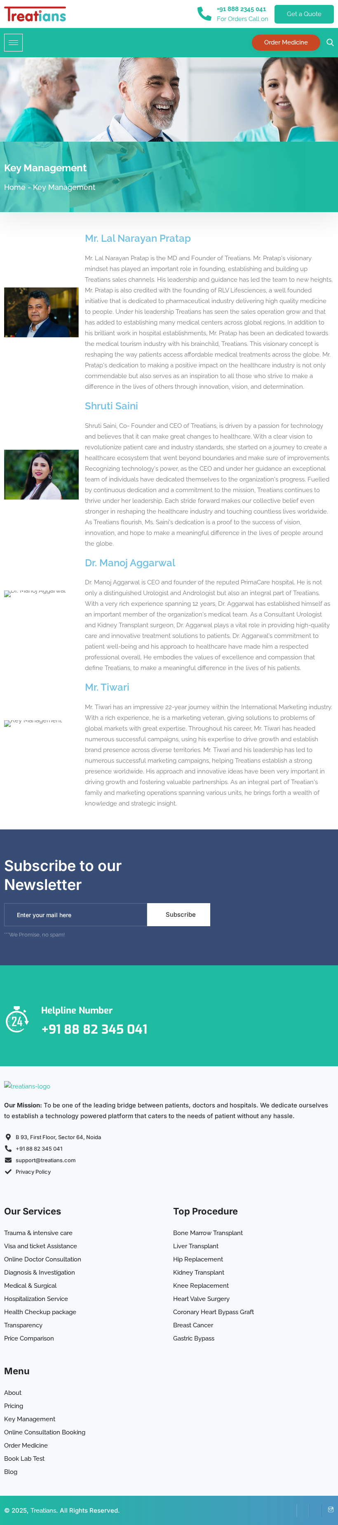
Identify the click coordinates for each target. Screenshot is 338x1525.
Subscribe (181, 914)
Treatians (43, 1510)
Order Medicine (286, 42)
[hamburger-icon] (13, 42)
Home (15, 187)
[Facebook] (290, 1510)
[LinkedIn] (303, 1510)
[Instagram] (328, 1510)
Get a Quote (304, 14)
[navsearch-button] (328, 43)
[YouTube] (315, 1510)
